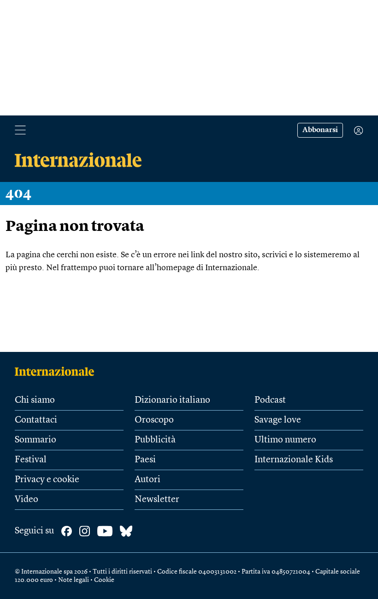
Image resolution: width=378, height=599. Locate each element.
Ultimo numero (285, 440)
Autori (147, 479)
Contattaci (36, 420)
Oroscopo (154, 420)
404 (19, 193)
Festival (31, 460)
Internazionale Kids (293, 460)
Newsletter (157, 499)
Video (26, 499)
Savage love (277, 420)
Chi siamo (35, 400)
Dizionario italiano (172, 400)
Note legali (73, 580)
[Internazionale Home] (57, 371)
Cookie (104, 580)
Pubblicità (155, 440)
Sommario (35, 440)
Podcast (270, 400)
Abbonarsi (320, 130)
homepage (176, 268)
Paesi (145, 460)
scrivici (274, 255)
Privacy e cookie (47, 479)
